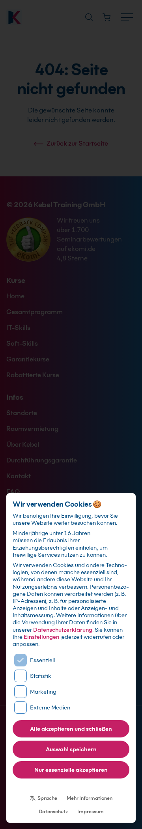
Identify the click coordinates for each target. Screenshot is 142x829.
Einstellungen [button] (41, 637)
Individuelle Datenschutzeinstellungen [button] (71, 786)
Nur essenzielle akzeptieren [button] (71, 770)
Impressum (90, 811)
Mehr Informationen (89, 798)
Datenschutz (53, 811)
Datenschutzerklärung (62, 630)
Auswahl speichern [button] (71, 749)
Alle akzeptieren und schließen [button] (71, 729)
